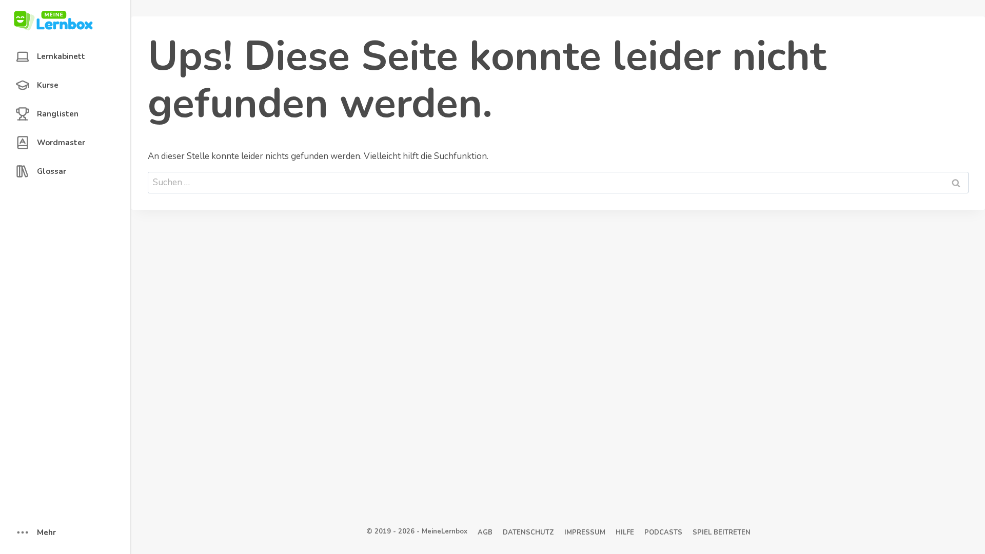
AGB (485, 532)
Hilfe (625, 532)
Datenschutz (528, 532)
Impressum (584, 532)
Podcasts (663, 532)
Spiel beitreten (722, 532)
